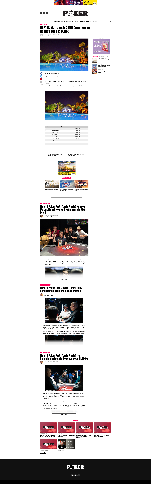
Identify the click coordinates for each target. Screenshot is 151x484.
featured (54, 150)
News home (59, 150)
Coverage (63, 21)
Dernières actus (57, 21)
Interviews (76, 21)
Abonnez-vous (88, 21)
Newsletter (95, 21)
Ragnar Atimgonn (48, 35)
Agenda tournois (69, 21)
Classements (82, 21)
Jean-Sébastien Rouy (49, 216)
